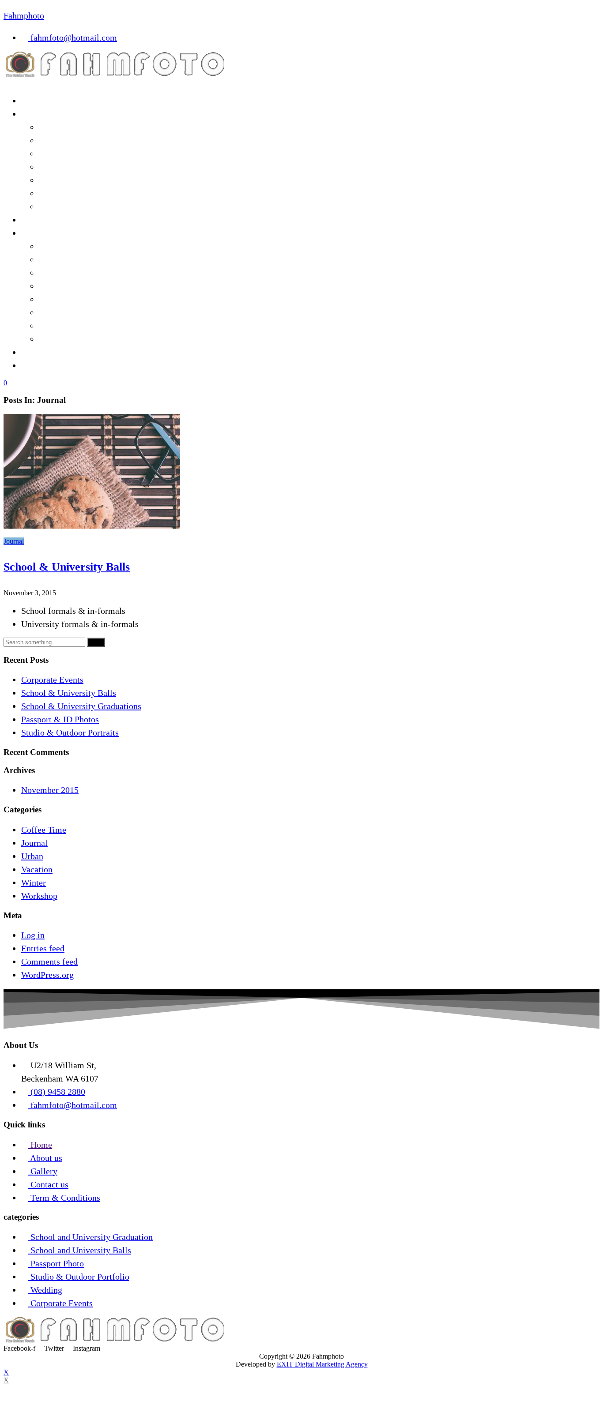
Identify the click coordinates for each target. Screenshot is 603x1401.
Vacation (37, 869)
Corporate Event (68, 127)
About (32, 352)
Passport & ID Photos (60, 719)
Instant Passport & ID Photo (89, 167)
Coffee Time (43, 829)
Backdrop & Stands (74, 246)
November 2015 (50, 790)
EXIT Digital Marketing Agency (322, 1364)
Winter (33, 882)
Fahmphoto (24, 15)
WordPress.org (47, 975)
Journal (14, 541)
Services (36, 114)
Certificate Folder (71, 326)
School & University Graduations (81, 706)
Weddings (56, 193)
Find (96, 642)
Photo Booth (61, 206)
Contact (35, 365)
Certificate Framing (74, 299)
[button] (301, 83)
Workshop (39, 896)
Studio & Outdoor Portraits (70, 732)
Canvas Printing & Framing (88, 286)
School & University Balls (86, 140)
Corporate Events (52, 679)
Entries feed (42, 948)
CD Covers (58, 273)
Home (32, 100)
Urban (32, 856)
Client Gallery (46, 220)
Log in (33, 935)
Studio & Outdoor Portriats (87, 180)
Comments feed (49, 961)
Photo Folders (64, 339)
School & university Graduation (96, 153)
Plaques (53, 312)
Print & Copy (45, 233)
